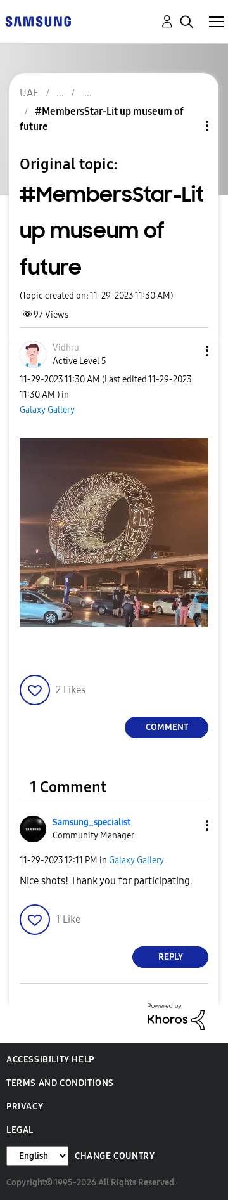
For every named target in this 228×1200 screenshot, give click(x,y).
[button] (186, 351)
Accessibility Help (50, 1059)
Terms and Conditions (60, 1083)
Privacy (24, 1106)
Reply (170, 956)
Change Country (115, 1156)
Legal (20, 1130)
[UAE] (38, 21)
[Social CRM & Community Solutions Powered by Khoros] (176, 1016)
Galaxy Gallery (47, 410)
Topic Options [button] (185, 126)
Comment (167, 727)
